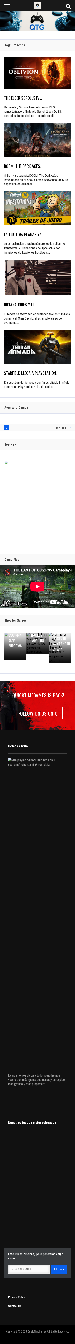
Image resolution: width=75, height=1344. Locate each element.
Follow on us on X (37, 713)
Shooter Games (15, 620)
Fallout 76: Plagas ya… (24, 234)
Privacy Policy (16, 1297)
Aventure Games (16, 408)
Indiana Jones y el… (20, 304)
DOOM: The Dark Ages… (23, 166)
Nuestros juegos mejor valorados (32, 1123)
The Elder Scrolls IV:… (23, 98)
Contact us (14, 1306)
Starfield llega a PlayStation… (31, 373)
